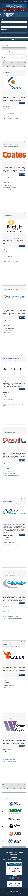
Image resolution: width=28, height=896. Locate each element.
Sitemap (21, 893)
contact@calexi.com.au (11, 687)
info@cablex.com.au (10, 116)
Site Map (21, 852)
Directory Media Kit (14, 854)
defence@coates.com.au (11, 187)
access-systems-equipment (9, 146)
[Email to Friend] (25, 70)
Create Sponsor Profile (17, 1)
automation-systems (7, 432)
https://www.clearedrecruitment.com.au (16, 547)
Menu (14, 39)
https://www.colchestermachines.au (15, 618)
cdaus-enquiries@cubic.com (12, 401)
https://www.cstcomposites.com (14, 335)
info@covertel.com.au (10, 473)
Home (6, 852)
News (24, 859)
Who (2, 24)
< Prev (7, 66)
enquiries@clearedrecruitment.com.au (14, 544)
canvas (5, 217)
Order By (4, 53)
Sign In (25, 1)
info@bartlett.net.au (10, 259)
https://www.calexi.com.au (13, 690)
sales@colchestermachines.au (12, 616)
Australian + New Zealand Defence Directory (18, 890)
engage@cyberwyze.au (11, 759)
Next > (20, 66)
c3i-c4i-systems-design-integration (10, 646)
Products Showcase (17, 859)
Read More (22, 103)
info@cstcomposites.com (11, 332)
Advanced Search (14, 35)
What (2, 19)
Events (9, 859)
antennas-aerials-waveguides (9, 289)
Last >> (24, 66)
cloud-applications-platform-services (10, 718)
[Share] (22, 70)
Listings (4, 859)
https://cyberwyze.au (12, 761)
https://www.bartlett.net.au (13, 261)
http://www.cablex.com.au (13, 118)
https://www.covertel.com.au (13, 475)
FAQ (16, 852)
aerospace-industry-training (9, 360)
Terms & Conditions (9, 893)
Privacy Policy (16, 893)
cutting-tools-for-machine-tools (9, 575)
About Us (11, 852)
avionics (5, 74)
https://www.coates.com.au (13, 189)
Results (3, 58)
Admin (9, 74)
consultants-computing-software (9, 503)
